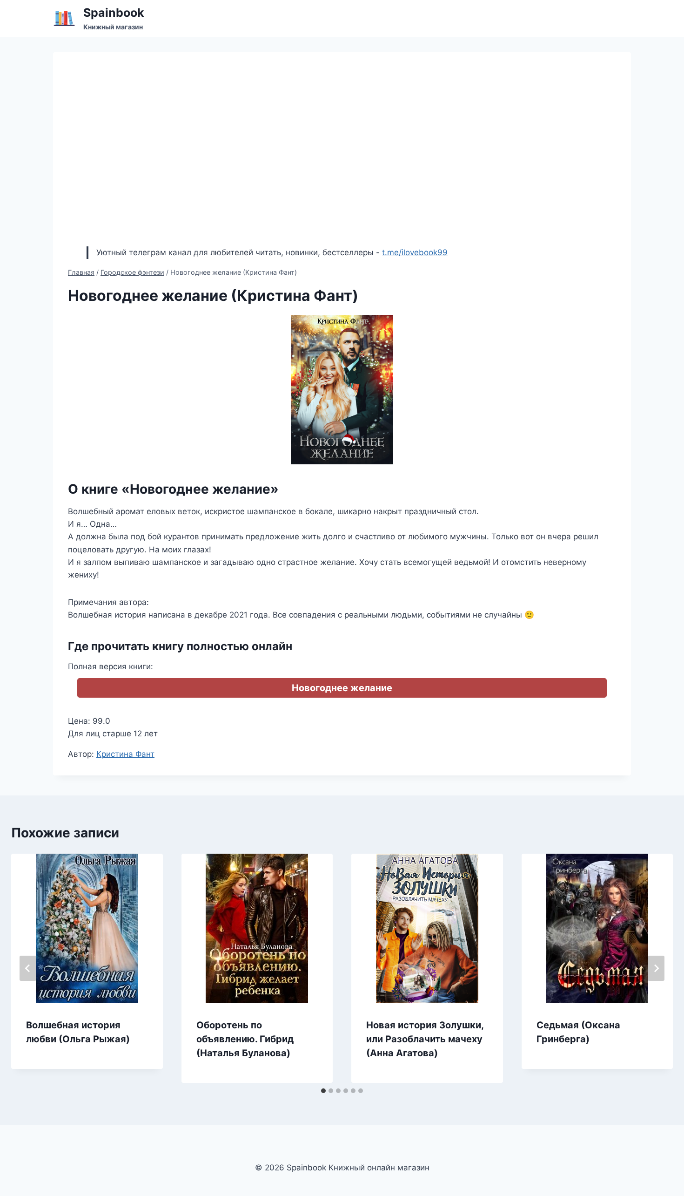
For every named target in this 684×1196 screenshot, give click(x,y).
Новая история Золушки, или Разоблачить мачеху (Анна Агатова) (424, 1039)
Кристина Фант (125, 754)
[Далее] (656, 968)
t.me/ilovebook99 (415, 252)
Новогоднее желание (342, 687)
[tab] (323, 1090)
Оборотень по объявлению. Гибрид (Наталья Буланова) (245, 1039)
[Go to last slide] (28, 968)
